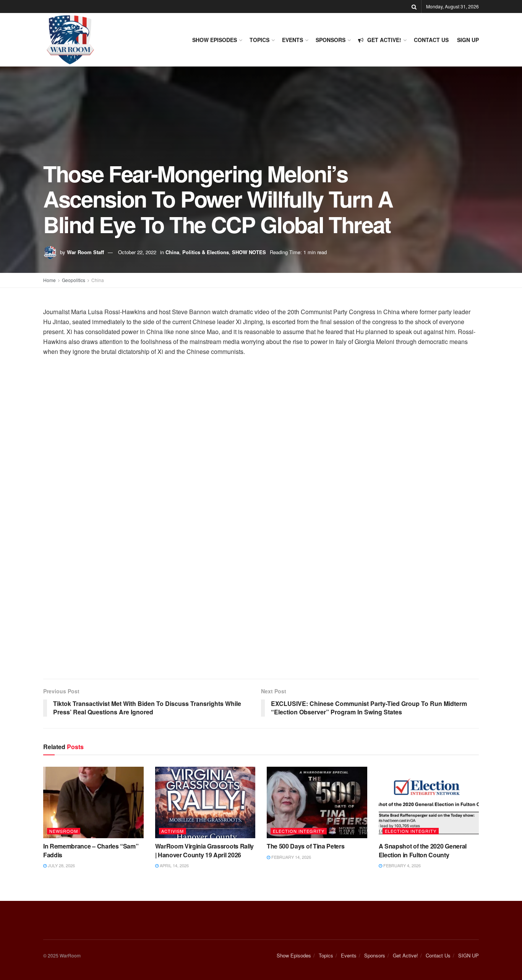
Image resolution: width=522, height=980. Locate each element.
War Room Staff (85, 252)
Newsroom (63, 831)
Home (49, 280)
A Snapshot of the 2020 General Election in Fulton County (423, 850)
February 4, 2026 (401, 865)
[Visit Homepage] (70, 39)
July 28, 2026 (61, 865)
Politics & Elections (205, 252)
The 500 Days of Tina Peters (305, 846)
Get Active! (384, 40)
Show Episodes (214, 40)
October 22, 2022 (137, 252)
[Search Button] (414, 6)
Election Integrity (298, 831)
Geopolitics (73, 280)
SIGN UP (468, 40)
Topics (259, 40)
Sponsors (330, 40)
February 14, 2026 (290, 857)
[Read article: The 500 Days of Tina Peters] (317, 803)
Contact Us (431, 40)
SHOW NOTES (249, 252)
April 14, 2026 (174, 865)
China (172, 252)
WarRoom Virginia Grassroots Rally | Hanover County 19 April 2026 (204, 850)
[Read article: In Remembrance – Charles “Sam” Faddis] (93, 803)
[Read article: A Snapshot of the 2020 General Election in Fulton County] (429, 803)
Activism (172, 831)
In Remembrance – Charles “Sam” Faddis (90, 850)
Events (292, 40)
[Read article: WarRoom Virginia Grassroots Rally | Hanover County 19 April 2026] (205, 803)
